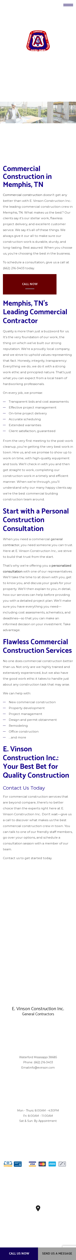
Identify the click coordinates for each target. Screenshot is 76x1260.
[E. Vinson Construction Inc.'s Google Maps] (38, 1209)
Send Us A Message (57, 1253)
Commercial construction (22, 195)
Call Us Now (19, 1253)
